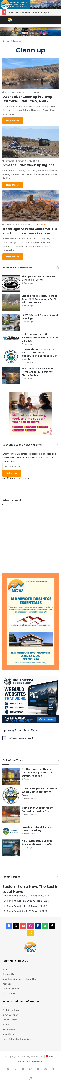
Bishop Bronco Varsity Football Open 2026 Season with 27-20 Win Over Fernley (40, 299)
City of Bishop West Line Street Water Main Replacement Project (39, 792)
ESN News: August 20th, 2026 (17, 895)
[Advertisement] (30, 537)
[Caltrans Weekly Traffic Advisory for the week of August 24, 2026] (11, 338)
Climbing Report (10, 1015)
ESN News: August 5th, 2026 (16, 911)
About (5, 969)
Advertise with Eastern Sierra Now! (19, 979)
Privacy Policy (9, 993)
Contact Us (8, 974)
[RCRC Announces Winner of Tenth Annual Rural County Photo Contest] (11, 375)
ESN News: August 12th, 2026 (17, 901)
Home (7, 41)
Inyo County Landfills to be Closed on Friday (37, 829)
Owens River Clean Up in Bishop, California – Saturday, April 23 (27, 99)
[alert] (30, 738)
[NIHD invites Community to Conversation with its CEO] (11, 847)
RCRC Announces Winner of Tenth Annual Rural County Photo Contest (37, 372)
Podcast (6, 984)
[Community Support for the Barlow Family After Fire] (11, 814)
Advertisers (8, 1034)
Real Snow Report (11, 1010)
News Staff (9, 161)
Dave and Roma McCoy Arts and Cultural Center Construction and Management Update (40, 354)
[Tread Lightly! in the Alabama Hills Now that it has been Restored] (30, 206)
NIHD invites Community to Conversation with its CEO (37, 842)
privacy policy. (9, 461)
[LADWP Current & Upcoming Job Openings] (11, 322)
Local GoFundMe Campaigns (16, 1039)
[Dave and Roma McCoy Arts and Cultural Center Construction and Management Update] (11, 356)
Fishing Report (9, 1019)
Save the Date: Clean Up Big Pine (28, 165)
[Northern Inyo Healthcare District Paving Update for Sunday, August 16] (11, 776)
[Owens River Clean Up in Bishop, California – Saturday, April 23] (30, 73)
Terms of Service (11, 988)
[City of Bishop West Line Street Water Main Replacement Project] (11, 795)
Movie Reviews (10, 1029)
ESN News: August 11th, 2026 (17, 906)
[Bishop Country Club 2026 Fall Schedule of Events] (11, 283)
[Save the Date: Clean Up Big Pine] (30, 142)
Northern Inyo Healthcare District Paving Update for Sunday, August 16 (37, 772)
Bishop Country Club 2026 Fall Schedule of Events (39, 278)
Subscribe (11, 473)
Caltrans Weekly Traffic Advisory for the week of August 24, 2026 (40, 337)
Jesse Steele (10, 92)
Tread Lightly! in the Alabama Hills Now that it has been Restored (29, 231)
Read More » (12, 120)
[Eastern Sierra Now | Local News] (10, 20)
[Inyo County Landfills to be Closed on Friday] (11, 831)
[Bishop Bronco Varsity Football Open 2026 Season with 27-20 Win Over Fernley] (11, 302)
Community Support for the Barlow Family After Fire (38, 809)
